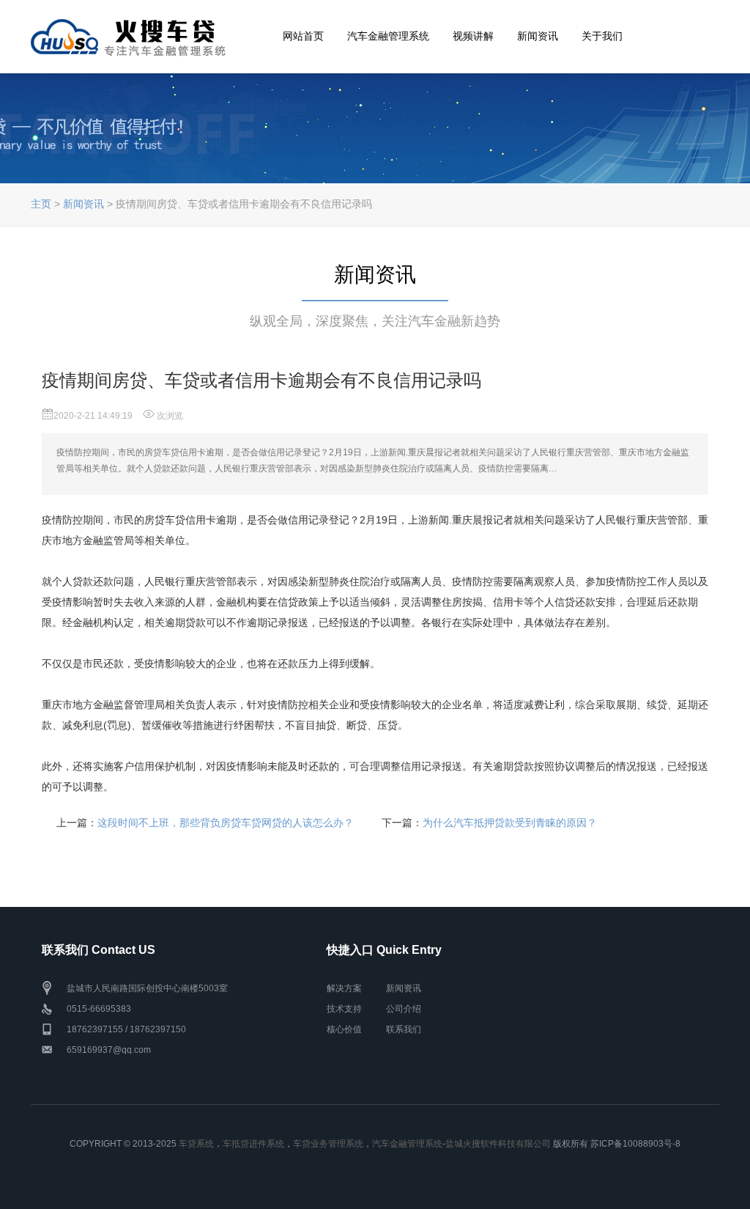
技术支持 (344, 1009)
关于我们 (602, 47)
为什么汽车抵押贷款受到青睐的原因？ (510, 822)
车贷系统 (196, 1144)
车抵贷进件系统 (253, 1144)
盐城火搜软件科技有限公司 (498, 1144)
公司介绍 (403, 1009)
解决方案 (344, 988)
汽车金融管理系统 (388, 47)
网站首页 (303, 47)
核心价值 (344, 1029)
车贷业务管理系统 (328, 1144)
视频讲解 (473, 47)
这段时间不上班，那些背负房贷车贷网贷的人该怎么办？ (225, 822)
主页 (41, 204)
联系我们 (403, 1029)
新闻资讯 (537, 47)
